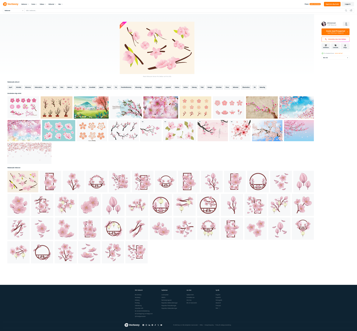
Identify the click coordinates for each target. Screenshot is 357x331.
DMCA (163, 297)
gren (83, 87)
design (210, 87)
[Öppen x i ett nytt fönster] (158, 325)
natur (109, 87)
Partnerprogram (166, 300)
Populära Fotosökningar (168, 305)
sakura (69, 87)
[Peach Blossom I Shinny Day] (267, 130)
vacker (185, 87)
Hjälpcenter (190, 295)
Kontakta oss (191, 297)
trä (116, 87)
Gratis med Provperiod (335, 32)
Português (219, 300)
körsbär (18, 87)
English (218, 295)
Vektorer (24, 4)
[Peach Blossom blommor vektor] (92, 130)
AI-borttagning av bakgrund (144, 313)
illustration (246, 87)
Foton (33, 4)
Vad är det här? (339, 53)
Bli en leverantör (192, 303)
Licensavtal (164, 295)
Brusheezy (138, 295)
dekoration (38, 87)
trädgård (159, 87)
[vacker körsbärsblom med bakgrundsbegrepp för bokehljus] (24, 130)
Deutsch (218, 303)
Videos (42, 4)
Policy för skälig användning (223, 325)
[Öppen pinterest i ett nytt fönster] (152, 325)
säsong (194, 87)
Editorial (51, 4)
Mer (59, 4)
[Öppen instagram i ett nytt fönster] (146, 325)
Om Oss (189, 300)
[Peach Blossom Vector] (195, 107)
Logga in (347, 4)
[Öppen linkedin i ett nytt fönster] (149, 325)
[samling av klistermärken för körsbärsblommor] (58, 130)
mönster (235, 87)
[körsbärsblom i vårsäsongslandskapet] (91, 107)
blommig (138, 87)
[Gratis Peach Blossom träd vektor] (124, 130)
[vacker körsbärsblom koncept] (160, 107)
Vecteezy (137, 297)
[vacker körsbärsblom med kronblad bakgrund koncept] (296, 107)
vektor (177, 87)
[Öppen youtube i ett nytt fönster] (161, 325)
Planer (307, 4)
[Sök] (346, 10)
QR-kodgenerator (140, 316)
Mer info (325, 57)
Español (218, 297)
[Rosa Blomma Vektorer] (23, 107)
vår (77, 87)
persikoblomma (126, 87)
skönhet (218, 87)
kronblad (92, 87)
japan (101, 87)
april (10, 87)
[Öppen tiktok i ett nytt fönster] (155, 325)
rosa (54, 87)
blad (47, 87)
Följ (346, 25)
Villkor (201, 325)
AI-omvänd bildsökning (142, 311)
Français (218, 305)
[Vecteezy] (10, 4)
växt (61, 87)
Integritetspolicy (209, 325)
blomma (28, 87)
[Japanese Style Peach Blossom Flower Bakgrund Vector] (262, 107)
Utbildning (138, 305)
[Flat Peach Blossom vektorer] (229, 107)
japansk (168, 87)
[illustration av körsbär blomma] (50, 181)
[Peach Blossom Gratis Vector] (56, 107)
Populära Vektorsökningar (169, 303)
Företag (137, 303)
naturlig (262, 87)
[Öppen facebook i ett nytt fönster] (143, 325)
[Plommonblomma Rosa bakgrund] (299, 130)
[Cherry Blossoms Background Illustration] (213, 130)
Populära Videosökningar (169, 308)
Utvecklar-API (139, 308)
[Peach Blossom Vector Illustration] (126, 107)
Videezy (137, 300)
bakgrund (148, 87)
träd (202, 87)
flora (227, 87)
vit (255, 87)
